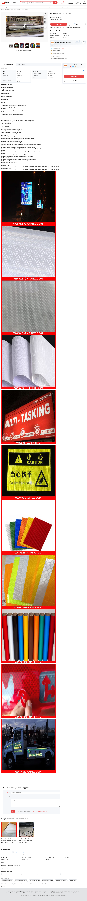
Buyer (56, 7)
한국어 (54, 892)
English (11, 892)
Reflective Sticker (28, 874)
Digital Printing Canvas (48, 859)
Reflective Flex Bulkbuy (42, 883)
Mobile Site (73, 891)
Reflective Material (25, 9)
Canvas (66, 859)
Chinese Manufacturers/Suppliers (27, 891)
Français (25, 892)
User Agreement (51, 895)
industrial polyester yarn (49, 857)
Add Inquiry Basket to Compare (25, 50)
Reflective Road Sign (18, 883)
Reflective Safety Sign (6, 883)
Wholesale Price (45, 891)
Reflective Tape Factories (47, 880)
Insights (77, 891)
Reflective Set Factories (7, 880)
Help (62, 7)
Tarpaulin (67, 855)
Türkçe (70, 892)
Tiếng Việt (74, 892)
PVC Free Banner (4, 855)
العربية (51, 892)
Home (2, 9)
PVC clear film (4, 857)
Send (13, 811)
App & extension (69, 7)
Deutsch (41, 892)
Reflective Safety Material (61, 880)
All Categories (6, 7)
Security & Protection (9, 9)
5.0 (69, 66)
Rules (85, 7)
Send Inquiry (59, 24)
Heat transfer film (26, 857)
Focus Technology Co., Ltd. (35, 895)
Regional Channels (59, 891)
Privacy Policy (63, 895)
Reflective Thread (56, 874)
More (2, 886)
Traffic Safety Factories (35, 880)
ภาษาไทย (65, 892)
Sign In (52, 58)
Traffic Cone (12, 874)
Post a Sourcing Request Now (40, 811)
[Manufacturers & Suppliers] (8, 2)
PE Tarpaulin (46, 855)
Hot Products (10, 891)
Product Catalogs (20, 852)
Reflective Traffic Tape (30, 883)
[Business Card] (83, 70)
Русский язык (31, 892)
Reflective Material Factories (21, 880)
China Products (17, 891)
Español (16, 892)
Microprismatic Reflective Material (42, 874)
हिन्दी (62, 892)
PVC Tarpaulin (25, 859)
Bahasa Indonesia (81, 892)
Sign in (84, 3)
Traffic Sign (20, 874)
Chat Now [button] (78, 24)
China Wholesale (38, 891)
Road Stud (4, 874)
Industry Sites (52, 891)
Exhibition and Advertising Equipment (30, 855)
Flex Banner (67, 857)
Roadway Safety (17, 9)
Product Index (67, 891)
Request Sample (76, 27)
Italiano (36, 892)
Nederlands (46, 892)
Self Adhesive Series (5, 859)
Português (21, 892)
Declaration (57, 895)
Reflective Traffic (72, 880)
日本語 (58, 892)
